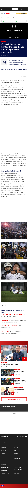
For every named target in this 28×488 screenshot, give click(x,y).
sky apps (16, 447)
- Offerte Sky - (5, 331)
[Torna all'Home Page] (7, 13)
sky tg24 (3, 447)
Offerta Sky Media (5, 473)
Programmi (17, 458)
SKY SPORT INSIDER (21, 13)
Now (15, 450)
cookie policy (17, 467)
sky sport (3, 445)
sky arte (3, 453)
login (25, 9)
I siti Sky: (3, 442)
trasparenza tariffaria (12, 481)
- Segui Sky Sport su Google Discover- (12, 314)
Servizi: (15, 442)
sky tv (15, 445)
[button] (11, 486)
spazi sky (16, 456)
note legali (4, 470)
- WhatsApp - (5, 320)
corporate (16, 473)
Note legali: (3, 464)
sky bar (16, 453)
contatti (23, 481)
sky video (3, 450)
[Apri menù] (2, 13)
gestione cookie (5, 467)
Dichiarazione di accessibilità (18, 470)
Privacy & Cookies (9, 480)
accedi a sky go (20, 436)
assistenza (19, 481)
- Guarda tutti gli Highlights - (9, 325)
